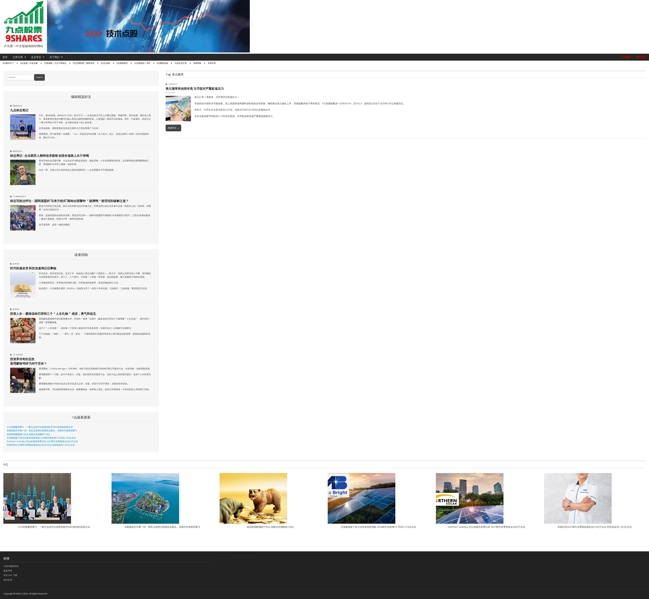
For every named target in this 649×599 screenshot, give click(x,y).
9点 (14, 196)
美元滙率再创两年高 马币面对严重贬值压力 (195, 88)
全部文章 (212, 63)
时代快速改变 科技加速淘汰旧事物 (33, 268)
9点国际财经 (122, 63)
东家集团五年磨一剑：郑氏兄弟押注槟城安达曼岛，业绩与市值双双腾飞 (42, 430)
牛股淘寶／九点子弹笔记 (55, 63)
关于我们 (55, 57)
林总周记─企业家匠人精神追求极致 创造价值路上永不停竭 (49, 155)
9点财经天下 (8, 63)
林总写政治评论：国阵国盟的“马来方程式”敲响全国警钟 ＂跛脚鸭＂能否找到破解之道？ (69, 201)
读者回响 (197, 63)
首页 (5, 57)
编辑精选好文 (18, 106)
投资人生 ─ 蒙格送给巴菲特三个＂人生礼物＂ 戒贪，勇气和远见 (53, 313)
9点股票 (24, 593)
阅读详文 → (173, 127)
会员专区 (36, 57)
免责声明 (7, 570)
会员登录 (626, 57)
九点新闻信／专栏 (142, 63)
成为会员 (641, 57)
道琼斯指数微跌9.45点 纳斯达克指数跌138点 (28, 434)
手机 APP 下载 (10, 575)
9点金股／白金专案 (29, 63)
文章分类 (18, 57)
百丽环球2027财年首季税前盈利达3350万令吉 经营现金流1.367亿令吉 (41, 445)
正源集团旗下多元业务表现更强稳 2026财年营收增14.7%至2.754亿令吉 (41, 437)
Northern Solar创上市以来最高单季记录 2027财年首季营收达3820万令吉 (42, 441)
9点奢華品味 (162, 63)
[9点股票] (23, 21)
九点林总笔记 (19, 110)
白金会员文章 (181, 63)
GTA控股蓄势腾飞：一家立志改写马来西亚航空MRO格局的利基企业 (40, 427)
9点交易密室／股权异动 (83, 63)
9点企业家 (105, 63)
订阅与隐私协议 (11, 566)
